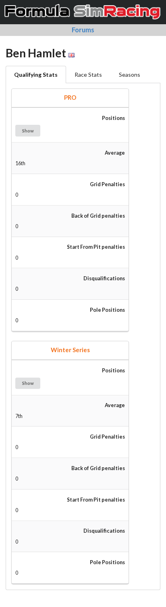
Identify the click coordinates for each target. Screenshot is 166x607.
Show (28, 130)
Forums (83, 29)
